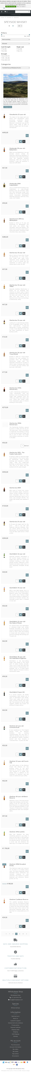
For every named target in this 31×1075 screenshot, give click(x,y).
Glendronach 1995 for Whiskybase (16, 219)
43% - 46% (6, 58)
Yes (4, 49)
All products (15, 1056)
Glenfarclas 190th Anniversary (15, 423)
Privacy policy (15, 1025)
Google (28, 1070)
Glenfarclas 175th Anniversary (15, 388)
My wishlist (15, 1053)
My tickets (15, 1051)
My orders (15, 1049)
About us (15, 1018)
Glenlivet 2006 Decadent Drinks (17, 864)
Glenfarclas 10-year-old (17, 252)
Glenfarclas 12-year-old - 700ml (17, 285)
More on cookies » (21, 6)
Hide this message (10, 6)
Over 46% (6, 60)
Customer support (15, 1020)
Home (2, 17)
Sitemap (15, 1036)
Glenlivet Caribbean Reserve (18, 899)
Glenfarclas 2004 (15, 488)
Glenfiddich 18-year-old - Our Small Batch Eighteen (17, 657)
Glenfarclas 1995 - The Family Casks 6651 (16, 453)
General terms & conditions (15, 1023)
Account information (15, 1047)
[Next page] (26, 934)
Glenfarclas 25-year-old (17, 521)
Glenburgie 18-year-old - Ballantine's (17, 149)
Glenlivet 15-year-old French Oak (18, 761)
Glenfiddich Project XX (17, 692)
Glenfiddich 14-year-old (17, 588)
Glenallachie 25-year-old (17, 114)
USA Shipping (15, 1034)
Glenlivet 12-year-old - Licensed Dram (16, 726)
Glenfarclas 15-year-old (17, 320)
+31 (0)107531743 (16, 997)
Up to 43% (6, 56)
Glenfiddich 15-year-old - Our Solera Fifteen (17, 622)
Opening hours (15, 1016)
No (4, 51)
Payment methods (15, 1027)
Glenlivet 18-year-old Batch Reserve (18, 797)
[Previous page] (6, 934)
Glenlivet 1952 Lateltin (17, 832)
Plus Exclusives (15, 1044)
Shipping (15, 1031)
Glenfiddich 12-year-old (17, 554)
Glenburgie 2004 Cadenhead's (14, 184)
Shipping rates (15, 1029)
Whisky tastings (15, 1007)
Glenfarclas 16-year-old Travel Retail (17, 353)
